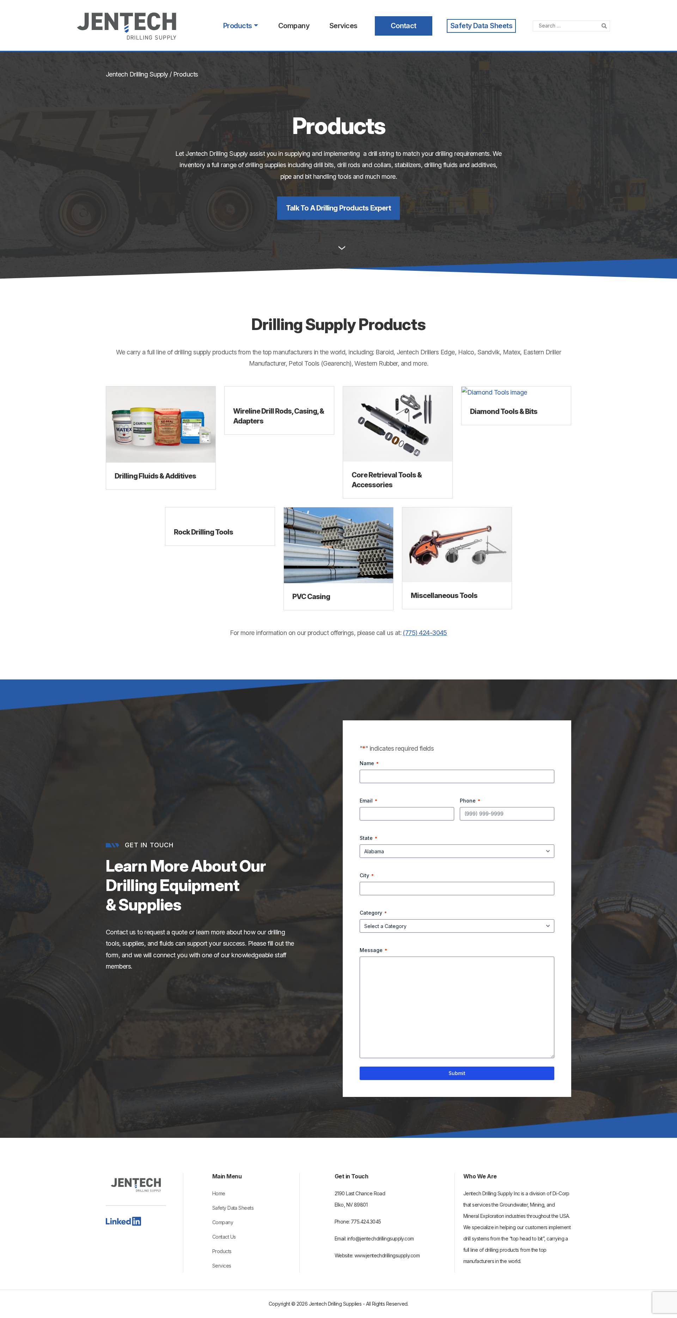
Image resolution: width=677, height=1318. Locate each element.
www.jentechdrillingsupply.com (387, 1255)
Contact (403, 26)
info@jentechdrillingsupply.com (380, 1238)
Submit (457, 1073)
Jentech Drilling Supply (137, 74)
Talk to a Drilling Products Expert (338, 208)
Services (343, 26)
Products (237, 26)
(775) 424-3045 (425, 632)
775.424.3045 (366, 1222)
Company (293, 26)
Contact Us (224, 1237)
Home (218, 1193)
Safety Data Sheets (481, 26)
